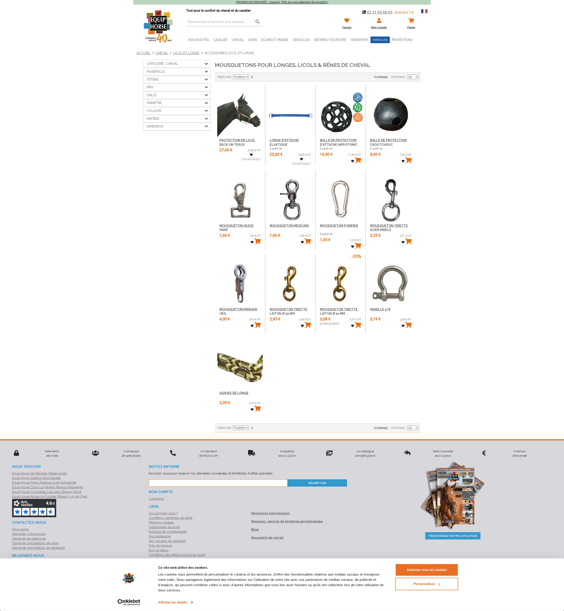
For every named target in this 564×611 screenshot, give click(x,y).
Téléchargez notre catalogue (453, 535)
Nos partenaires (160, 536)
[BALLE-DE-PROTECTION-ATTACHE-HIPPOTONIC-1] (340, 111)
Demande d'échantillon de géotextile (38, 548)
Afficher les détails (172, 602)
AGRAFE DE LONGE (234, 393)
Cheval (238, 40)
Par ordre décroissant (253, 77)
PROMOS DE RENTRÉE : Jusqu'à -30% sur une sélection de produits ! (282, 2)
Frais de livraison (160, 545)
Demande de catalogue (29, 538)
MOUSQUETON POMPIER (339, 225)
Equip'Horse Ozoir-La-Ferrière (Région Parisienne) (47, 487)
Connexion (156, 498)
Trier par (224, 77)
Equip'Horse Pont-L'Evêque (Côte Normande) (44, 482)
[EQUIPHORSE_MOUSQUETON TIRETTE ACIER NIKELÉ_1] (391, 196)
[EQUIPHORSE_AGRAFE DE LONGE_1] (240, 364)
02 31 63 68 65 (379, 12)
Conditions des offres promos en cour (176, 555)
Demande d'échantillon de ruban (35, 543)
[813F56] (290, 111)
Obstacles (301, 40)
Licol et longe (186, 53)
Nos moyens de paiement (167, 541)
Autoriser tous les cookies (427, 570)
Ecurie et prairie (274, 40)
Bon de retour (159, 550)
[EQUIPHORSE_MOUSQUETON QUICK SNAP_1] (240, 196)
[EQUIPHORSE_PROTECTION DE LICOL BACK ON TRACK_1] (240, 111)
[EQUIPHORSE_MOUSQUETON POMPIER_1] (340, 196)
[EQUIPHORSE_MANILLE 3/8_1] (391, 280)
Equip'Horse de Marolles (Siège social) (39, 473)
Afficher (398, 77)
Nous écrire (20, 529)
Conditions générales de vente (170, 518)
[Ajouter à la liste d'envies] (251, 155)
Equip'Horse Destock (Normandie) (36, 478)
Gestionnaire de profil (164, 527)
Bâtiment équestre (330, 40)
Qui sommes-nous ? (163, 513)
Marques (380, 40)
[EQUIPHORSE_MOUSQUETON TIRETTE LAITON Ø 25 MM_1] (290, 280)
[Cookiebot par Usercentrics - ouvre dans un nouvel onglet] (129, 602)
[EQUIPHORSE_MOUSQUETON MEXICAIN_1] (290, 196)
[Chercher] (257, 22)
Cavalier (220, 40)
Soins (252, 40)
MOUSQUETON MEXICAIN (289, 225)
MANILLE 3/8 (380, 309)
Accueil (143, 53)
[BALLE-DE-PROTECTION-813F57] (391, 111)
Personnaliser (424, 584)
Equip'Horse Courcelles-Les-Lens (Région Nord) (47, 492)
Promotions (402, 40)
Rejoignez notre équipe (29, 534)
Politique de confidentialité (167, 531)
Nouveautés (198, 40)
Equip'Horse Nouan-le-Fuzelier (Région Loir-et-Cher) (49, 496)
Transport (359, 40)
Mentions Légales (161, 522)
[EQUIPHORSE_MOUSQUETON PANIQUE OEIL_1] (240, 280)
